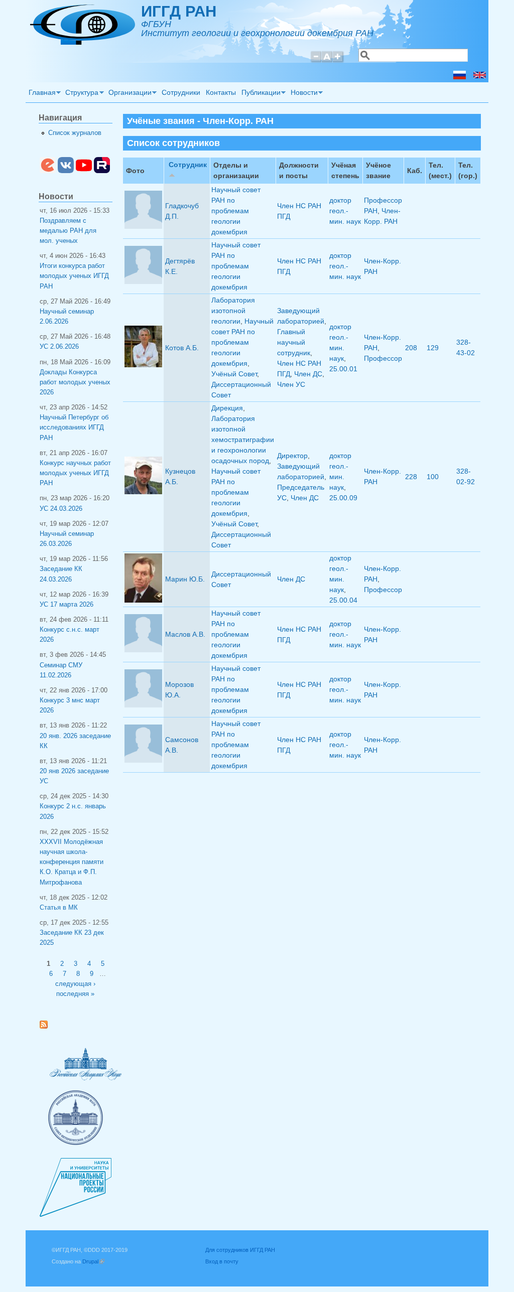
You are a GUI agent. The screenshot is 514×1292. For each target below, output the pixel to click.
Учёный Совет (234, 374)
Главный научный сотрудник (293, 342)
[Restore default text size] (327, 61)
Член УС (291, 384)
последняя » (75, 993)
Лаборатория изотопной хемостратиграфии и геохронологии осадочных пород (242, 439)
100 (433, 477)
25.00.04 (343, 600)
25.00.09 (343, 498)
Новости (303, 93)
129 (433, 348)
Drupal (93, 1261)
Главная (41, 93)
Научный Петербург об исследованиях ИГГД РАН (74, 427)
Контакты (221, 92)
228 (411, 477)
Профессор (383, 358)
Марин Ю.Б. (185, 579)
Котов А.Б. (182, 348)
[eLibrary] (48, 171)
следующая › (75, 983)
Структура (81, 93)
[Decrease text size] (315, 61)
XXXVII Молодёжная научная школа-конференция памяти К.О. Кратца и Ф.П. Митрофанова (71, 862)
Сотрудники (181, 92)
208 (411, 348)
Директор (292, 456)
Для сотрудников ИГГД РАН (240, 1250)
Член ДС (308, 374)
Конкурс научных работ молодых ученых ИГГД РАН (75, 473)
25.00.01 (343, 369)
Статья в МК (59, 907)
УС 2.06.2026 (59, 346)
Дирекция (227, 408)
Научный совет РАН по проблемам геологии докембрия (236, 211)
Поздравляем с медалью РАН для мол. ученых (68, 230)
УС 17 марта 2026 (66, 604)
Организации (128, 93)
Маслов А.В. (185, 634)
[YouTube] (84, 171)
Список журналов (74, 132)
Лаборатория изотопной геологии (233, 310)
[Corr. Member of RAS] (479, 77)
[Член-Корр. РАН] (459, 77)
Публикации (259, 93)
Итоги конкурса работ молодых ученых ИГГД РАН (74, 276)
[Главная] (82, 42)
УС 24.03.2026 (61, 508)
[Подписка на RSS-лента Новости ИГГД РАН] (47, 1026)
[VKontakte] (66, 171)
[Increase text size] (338, 61)
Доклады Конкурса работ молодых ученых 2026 (75, 382)
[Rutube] (102, 171)
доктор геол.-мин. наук (345, 210)
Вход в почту (221, 1261)
